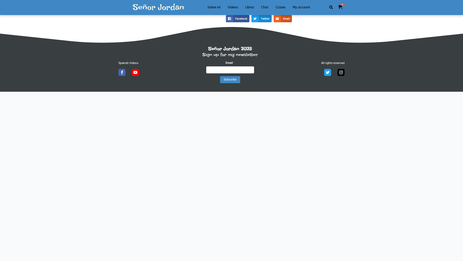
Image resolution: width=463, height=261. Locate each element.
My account (301, 7)
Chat (264, 7)
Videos (233, 7)
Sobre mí (213, 7)
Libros (249, 7)
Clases (280, 7)
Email (230, 63)
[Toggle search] (331, 7)
